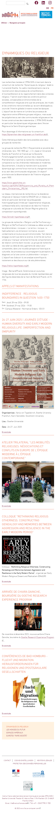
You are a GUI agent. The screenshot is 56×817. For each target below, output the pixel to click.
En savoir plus (6, 432)
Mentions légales (44, 760)
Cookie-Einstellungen (23, 760)
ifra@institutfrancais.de (18, 803)
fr (52, 8)
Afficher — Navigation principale (13, 23)
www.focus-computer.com (29, 808)
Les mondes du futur (15, 730)
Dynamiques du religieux (17, 727)
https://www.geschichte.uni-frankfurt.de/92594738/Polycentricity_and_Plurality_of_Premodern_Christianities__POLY (28, 186)
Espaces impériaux (14, 733)
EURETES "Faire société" (16, 736)
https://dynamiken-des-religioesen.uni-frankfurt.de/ (24, 134)
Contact (7, 760)
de (47, 8)
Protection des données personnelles (29, 763)
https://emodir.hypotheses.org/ (15, 217)
